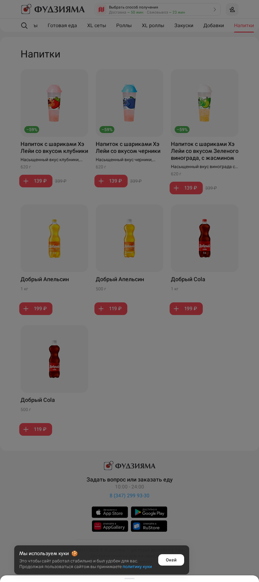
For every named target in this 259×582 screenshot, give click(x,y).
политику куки (137, 566)
